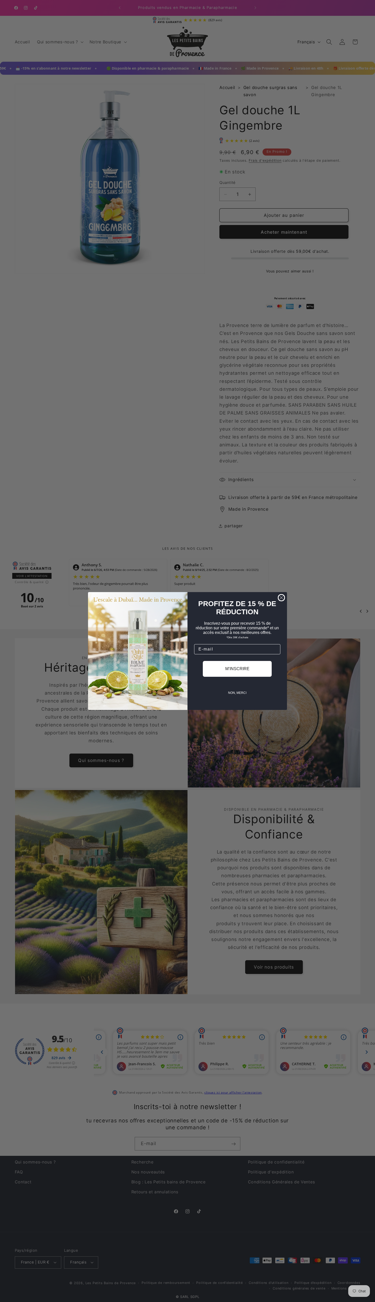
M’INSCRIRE (237, 669)
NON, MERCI (237, 693)
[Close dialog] (281, 598)
